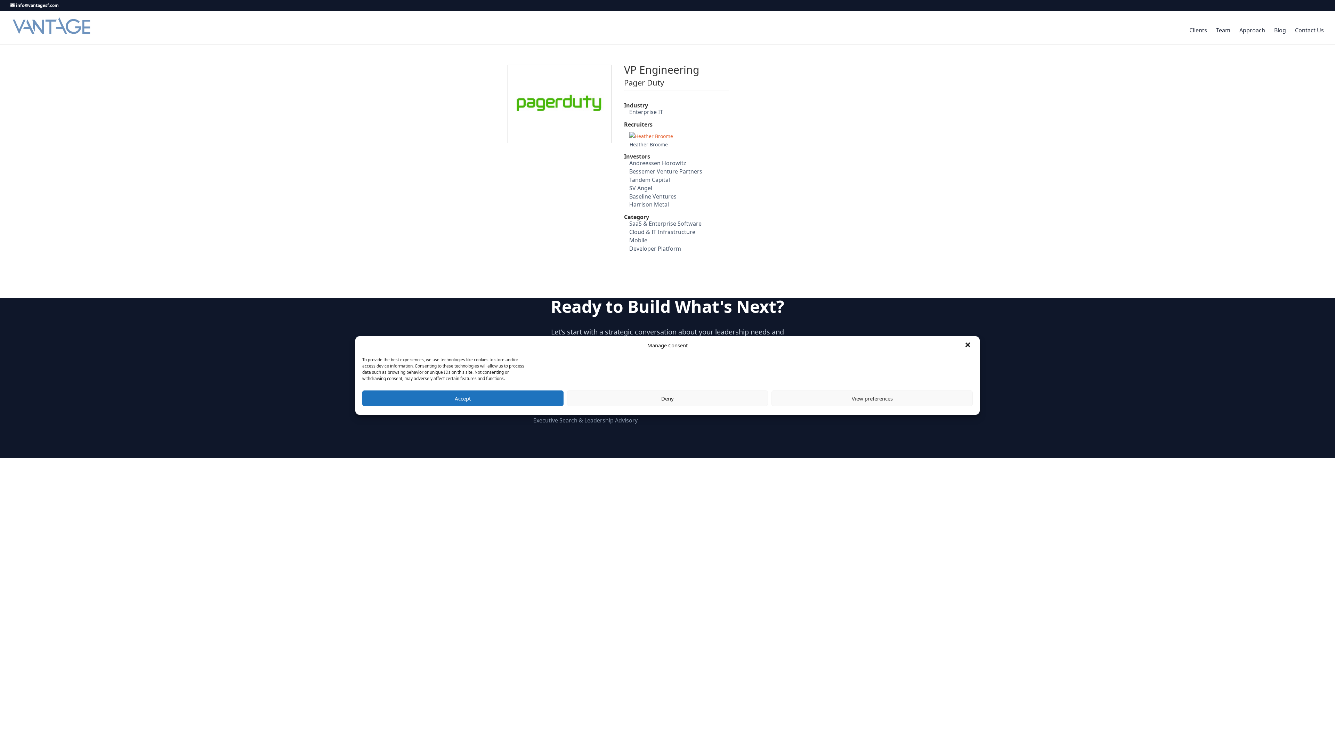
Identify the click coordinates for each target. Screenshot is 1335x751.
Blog (1280, 30)
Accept (463, 398)
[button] (968, 345)
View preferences (872, 398)
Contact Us (1309, 30)
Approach (1252, 30)
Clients (1198, 30)
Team (1223, 30)
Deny (667, 398)
